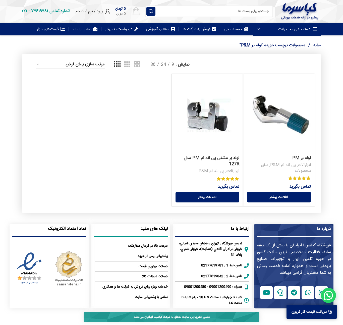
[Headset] (280, 292)
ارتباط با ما (240, 229)
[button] (328, 295)
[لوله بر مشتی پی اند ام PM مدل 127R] (207, 115)
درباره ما (324, 229)
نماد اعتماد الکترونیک (67, 229)
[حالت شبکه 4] (117, 65)
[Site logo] (299, 11)
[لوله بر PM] (279, 115)
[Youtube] (266, 292)
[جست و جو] (150, 11)
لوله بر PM (301, 157)
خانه (316, 45)
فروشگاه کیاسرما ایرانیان (310, 245)
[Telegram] (294, 292)
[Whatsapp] (308, 292)
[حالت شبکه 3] (127, 65)
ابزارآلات (304, 165)
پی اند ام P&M (283, 165)
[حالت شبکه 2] (137, 65)
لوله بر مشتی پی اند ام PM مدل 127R (211, 161)
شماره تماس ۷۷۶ (50, 11)
